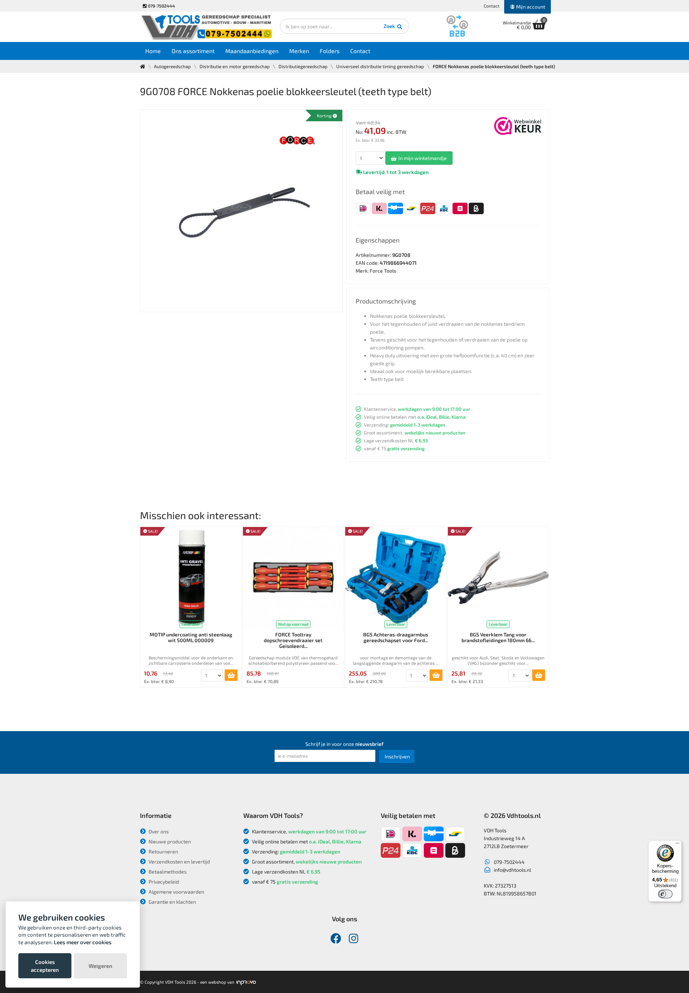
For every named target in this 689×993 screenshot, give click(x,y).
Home (153, 50)
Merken (299, 50)
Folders (329, 50)
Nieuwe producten (169, 841)
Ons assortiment (193, 50)
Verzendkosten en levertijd (178, 861)
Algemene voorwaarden (175, 892)
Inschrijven (397, 756)
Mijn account (530, 7)
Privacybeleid (163, 882)
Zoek (390, 26)
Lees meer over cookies (83, 942)
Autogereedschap (172, 66)
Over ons (158, 831)
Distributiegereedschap (303, 66)
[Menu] (677, 845)
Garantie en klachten (171, 902)
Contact (492, 5)
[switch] (665, 894)
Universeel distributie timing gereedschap (380, 66)
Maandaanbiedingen (251, 50)
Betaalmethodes (167, 872)
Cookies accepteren (45, 966)
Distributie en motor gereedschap (235, 66)
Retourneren (162, 851)
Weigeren (100, 966)
